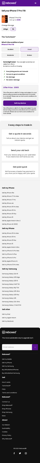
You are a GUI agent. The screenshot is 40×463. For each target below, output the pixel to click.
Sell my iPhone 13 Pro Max (10, 265)
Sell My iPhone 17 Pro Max (10, 196)
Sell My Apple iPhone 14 (9, 261)
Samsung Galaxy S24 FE (10, 274)
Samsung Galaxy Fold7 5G (11, 284)
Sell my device (20, 103)
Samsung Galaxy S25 (9, 298)
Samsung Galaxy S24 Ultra (11, 302)
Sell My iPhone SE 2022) (10, 224)
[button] (35, 3)
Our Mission (6, 425)
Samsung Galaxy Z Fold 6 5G (11, 305)
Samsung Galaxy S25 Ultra (11, 291)
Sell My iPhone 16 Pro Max (10, 207)
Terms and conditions (9, 393)
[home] (9, 3)
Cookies (4, 432)
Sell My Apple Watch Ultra (10, 247)
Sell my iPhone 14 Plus (9, 254)
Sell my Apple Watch (9, 318)
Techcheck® (6, 386)
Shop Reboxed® (7, 405)
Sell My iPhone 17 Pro (9, 200)
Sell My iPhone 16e (8, 193)
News (4, 416)
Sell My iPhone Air (8, 203)
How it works (6, 382)
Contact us (6, 402)
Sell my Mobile (7, 359)
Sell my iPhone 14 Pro (9, 258)
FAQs (3, 389)
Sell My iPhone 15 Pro (9, 237)
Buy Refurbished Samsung (11, 373)
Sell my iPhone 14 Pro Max (10, 251)
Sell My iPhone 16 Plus (9, 214)
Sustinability (6, 428)
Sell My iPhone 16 (7, 217)
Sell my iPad (6, 314)
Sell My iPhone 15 (7, 244)
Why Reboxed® (7, 439)
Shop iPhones (6, 409)
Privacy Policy (6, 435)
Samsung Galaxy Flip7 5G (10, 288)
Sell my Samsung (8, 366)
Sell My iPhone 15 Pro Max (10, 233)
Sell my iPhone (7, 363)
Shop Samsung (7, 412)
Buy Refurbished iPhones (10, 370)
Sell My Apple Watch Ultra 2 (11, 221)
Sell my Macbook (7, 321)
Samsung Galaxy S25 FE (10, 281)
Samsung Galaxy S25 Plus (10, 295)
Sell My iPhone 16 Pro (9, 210)
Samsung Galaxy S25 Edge (11, 277)
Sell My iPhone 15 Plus (9, 240)
